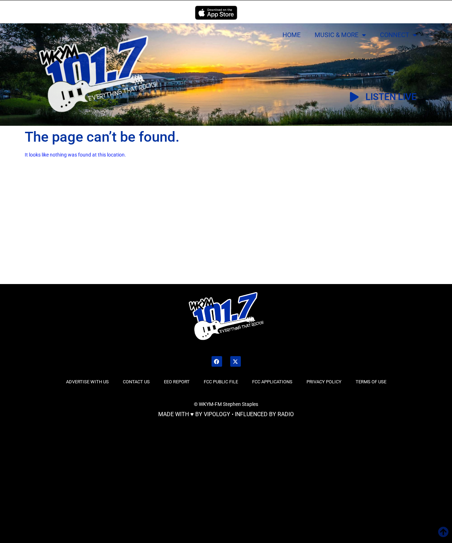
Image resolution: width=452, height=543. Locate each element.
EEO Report (177, 381)
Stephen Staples (240, 404)
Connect (394, 35)
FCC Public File (221, 381)
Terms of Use (371, 381)
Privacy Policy (324, 381)
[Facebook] (217, 361)
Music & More (336, 35)
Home (291, 35)
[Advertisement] (78, 231)
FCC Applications (272, 381)
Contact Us (136, 381)
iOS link (216, 13)
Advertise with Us (87, 381)
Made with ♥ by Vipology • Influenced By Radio (226, 414)
